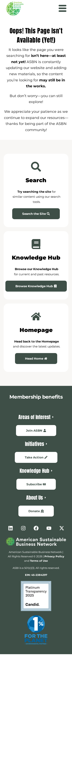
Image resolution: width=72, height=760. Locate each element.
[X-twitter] (62, 528)
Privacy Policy (54, 556)
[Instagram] (23, 528)
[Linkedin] (10, 528)
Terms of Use (39, 560)
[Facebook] (36, 528)
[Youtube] (49, 528)
